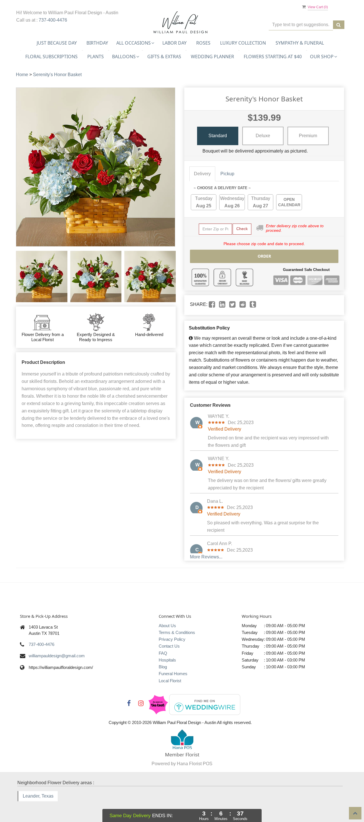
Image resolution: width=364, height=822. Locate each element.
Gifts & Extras (164, 56)
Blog (163, 666)
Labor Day (174, 43)
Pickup (227, 173)
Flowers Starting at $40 (273, 56)
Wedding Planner (212, 56)
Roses (203, 43)
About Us (167, 625)
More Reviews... (206, 556)
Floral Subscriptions (51, 56)
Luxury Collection (243, 43)
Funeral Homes (173, 673)
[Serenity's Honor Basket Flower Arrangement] (41, 276)
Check (242, 228)
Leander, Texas (38, 796)
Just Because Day (57, 43)
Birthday (97, 43)
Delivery (202, 173)
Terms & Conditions (177, 632)
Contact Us (169, 646)
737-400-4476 (53, 20)
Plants (95, 56)
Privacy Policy (172, 639)
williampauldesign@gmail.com (57, 655)
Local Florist (170, 680)
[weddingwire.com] (204, 704)
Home (22, 74)
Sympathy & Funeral (300, 43)
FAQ (163, 653)
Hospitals (167, 660)
